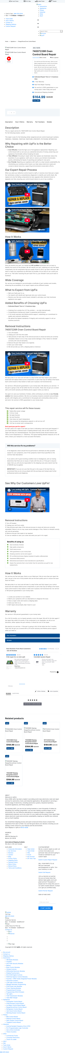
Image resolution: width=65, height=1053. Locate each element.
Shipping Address (11, 24)
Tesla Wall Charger (12, 997)
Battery (8, 965)
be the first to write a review (32, 703)
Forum (29, 854)
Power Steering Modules (13, 988)
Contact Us (8, 929)
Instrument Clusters (12, 980)
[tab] (40, 691)
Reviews (10, 853)
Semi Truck (41, 1)
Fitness (42, 10)
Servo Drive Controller (13, 1030)
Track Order (9, 18)
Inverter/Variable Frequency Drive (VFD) (18, 1026)
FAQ (28, 853)
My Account (31, 856)
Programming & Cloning (13, 990)
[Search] (61, 31)
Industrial (42, 12)
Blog (9, 856)
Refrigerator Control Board (14, 1009)
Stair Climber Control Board (14, 1020)
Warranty (30, 122)
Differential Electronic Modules (15, 971)
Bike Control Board (12, 1016)
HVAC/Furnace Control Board (15, 1003)
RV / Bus (28, 1)
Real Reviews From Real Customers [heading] (18, 648)
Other (41, 14)
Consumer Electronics (13, 1037)
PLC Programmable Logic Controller (17, 1028)
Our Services (12, 851)
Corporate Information (15, 849)
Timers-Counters (11, 1032)
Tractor (54, 1)
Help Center (31, 849)
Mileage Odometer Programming (16, 984)
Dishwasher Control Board (14, 1001)
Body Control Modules (13, 967)
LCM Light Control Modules (14, 982)
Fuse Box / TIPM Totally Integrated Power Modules (21, 978)
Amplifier (9, 961)
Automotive (43, 6)
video (9, 62)
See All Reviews (12, 650)
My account (6, 952)
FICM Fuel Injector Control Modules (17, 977)
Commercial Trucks (12, 1035)
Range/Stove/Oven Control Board (27, 41)
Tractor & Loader (11, 1039)
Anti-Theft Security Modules (14, 963)
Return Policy (12, 864)
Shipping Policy (13, 860)
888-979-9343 (18, 13)
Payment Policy (13, 862)
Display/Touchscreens (12, 973)
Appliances (43, 8)
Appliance (13, 41)
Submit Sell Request (44, 872)
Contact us (9, 22)
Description (9, 122)
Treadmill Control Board (13, 1022)
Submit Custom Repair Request (47, 860)
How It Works (10, 20)
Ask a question (55, 57)
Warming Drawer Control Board (15, 1013)
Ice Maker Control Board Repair (15, 1005)
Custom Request (11, 26)
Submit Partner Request (45, 891)
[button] (56, 648)
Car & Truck (15, 1)
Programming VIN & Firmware (15, 992)
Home (6, 41)
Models (49, 122)
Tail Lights (9, 994)
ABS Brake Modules (12, 960)
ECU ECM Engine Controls (14, 975)
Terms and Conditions (14, 868)
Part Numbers (40, 122)
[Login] (43, 33)
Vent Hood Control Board (14, 1011)
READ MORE (24, 827)
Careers (10, 854)
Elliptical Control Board (13, 1018)
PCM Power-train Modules (14, 986)
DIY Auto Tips (31, 858)
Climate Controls (11, 969)
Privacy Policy (12, 858)
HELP (41, 16)
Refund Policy (12, 866)
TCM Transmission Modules (14, 996)
